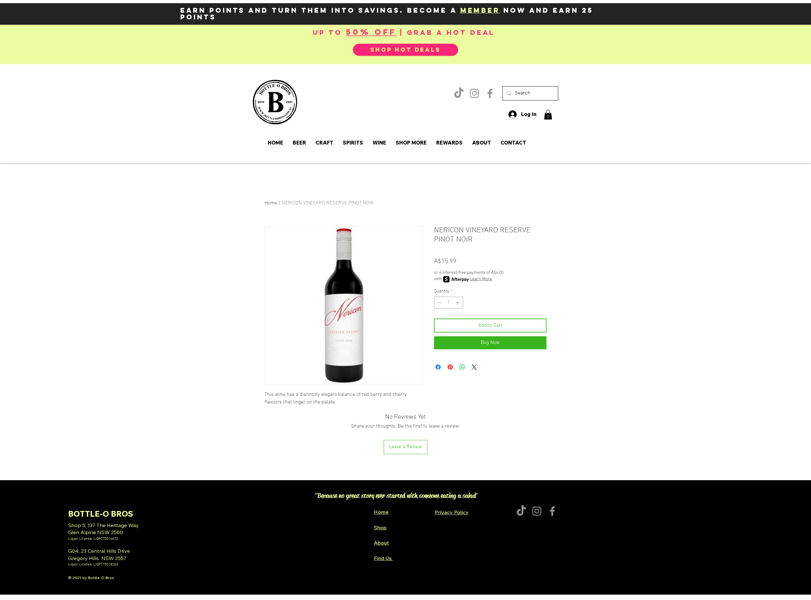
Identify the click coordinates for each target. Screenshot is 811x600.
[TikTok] (459, 93)
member (480, 10)
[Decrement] (439, 302)
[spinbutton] (448, 302)
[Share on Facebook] (438, 367)
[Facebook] (490, 93)
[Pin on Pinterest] (450, 367)
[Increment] (458, 302)
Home (271, 203)
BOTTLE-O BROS (100, 514)
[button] (548, 114)
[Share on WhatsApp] (462, 367)
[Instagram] (474, 93)
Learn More (481, 279)
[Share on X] (474, 367)
